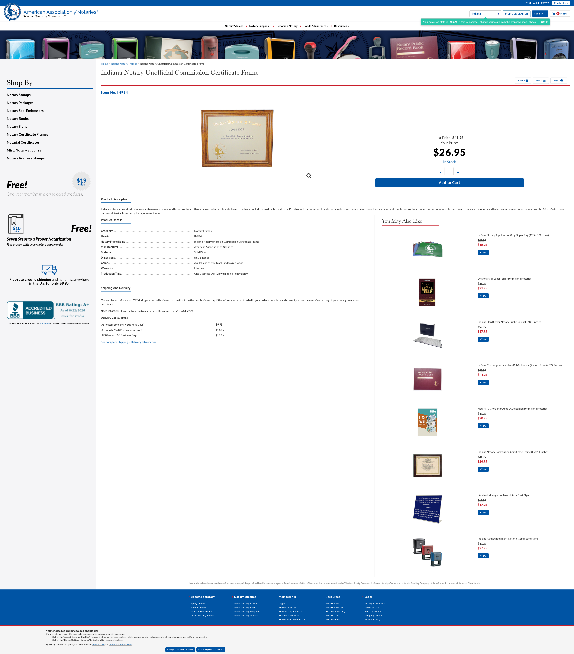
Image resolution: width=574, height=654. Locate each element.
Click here (45, 323)
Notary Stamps (234, 26)
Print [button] (557, 80)
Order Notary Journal (246, 615)
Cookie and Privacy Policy (120, 644)
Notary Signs (17, 126)
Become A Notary (335, 611)
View (483, 252)
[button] (540, 13)
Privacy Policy (372, 611)
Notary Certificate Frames (27, 134)
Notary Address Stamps (26, 158)
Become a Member (289, 615)
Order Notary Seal (244, 607)
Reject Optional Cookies (211, 649)
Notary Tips (332, 615)
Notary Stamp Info (374, 603)
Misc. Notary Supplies (24, 150)
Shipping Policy (373, 615)
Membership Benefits (291, 611)
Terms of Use (98, 644)
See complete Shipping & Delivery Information (129, 342)
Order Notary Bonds (202, 615)
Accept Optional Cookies (180, 649)
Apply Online (198, 603)
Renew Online (198, 607)
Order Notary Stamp (245, 603)
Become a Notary (287, 26)
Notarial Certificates (23, 142)
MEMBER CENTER (516, 13)
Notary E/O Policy (201, 611)
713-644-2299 (537, 2)
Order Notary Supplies (246, 611)
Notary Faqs (333, 603)
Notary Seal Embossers (25, 110)
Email (539, 80)
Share (522, 80)
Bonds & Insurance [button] (315, 26)
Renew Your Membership (292, 619)
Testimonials (333, 619)
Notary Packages (20, 103)
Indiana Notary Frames (123, 63)
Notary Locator (334, 607)
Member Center (287, 607)
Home (104, 63)
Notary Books (18, 118)
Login (282, 603)
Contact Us (561, 3)
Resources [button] (341, 26)
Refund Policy (372, 619)
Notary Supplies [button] (259, 26)
